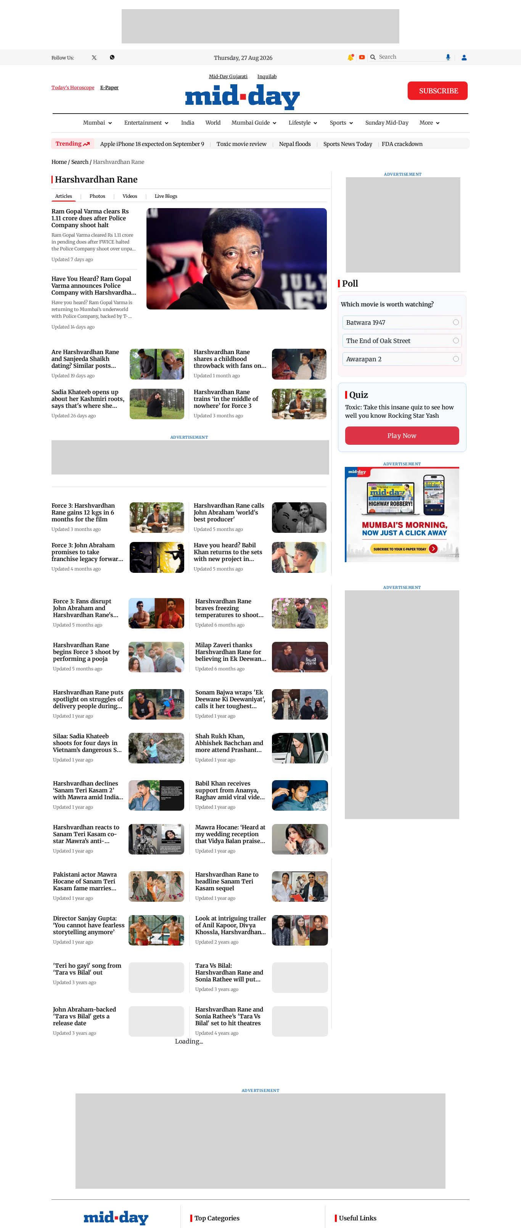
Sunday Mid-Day (386, 122)
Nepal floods (295, 144)
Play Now (402, 435)
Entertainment (143, 122)
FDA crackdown (402, 144)
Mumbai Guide (251, 122)
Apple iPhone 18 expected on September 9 (152, 144)
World (213, 122)
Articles (63, 196)
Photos (97, 196)
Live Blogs (166, 196)
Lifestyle (299, 122)
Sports (338, 122)
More (426, 122)
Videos (130, 196)
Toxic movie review (242, 144)
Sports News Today (347, 144)
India (188, 122)
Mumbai (94, 122)
